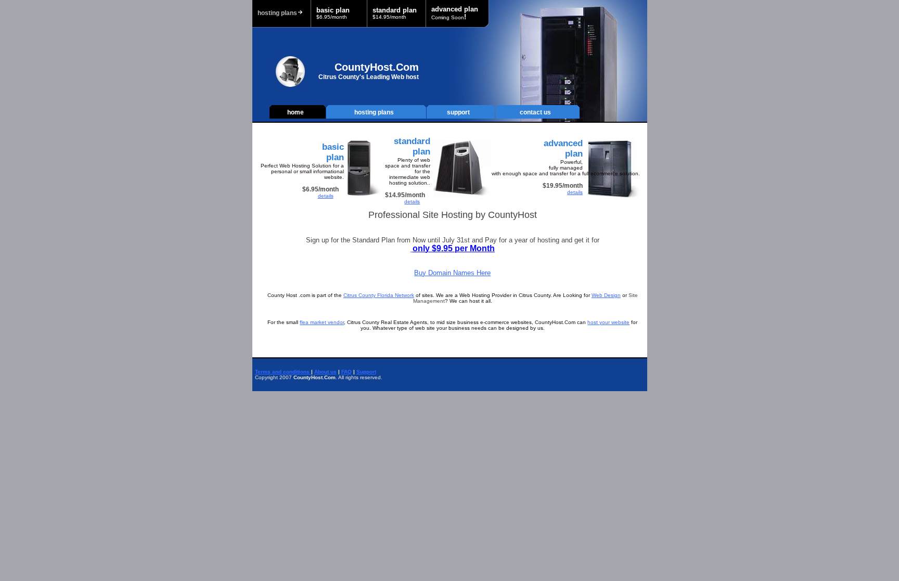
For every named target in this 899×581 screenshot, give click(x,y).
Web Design (606, 295)
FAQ (346, 372)
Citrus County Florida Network (378, 295)
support (458, 112)
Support (366, 372)
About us (325, 372)
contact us (535, 112)
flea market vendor (322, 322)
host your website (608, 322)
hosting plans (374, 112)
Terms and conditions (283, 372)
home (295, 112)
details (325, 196)
